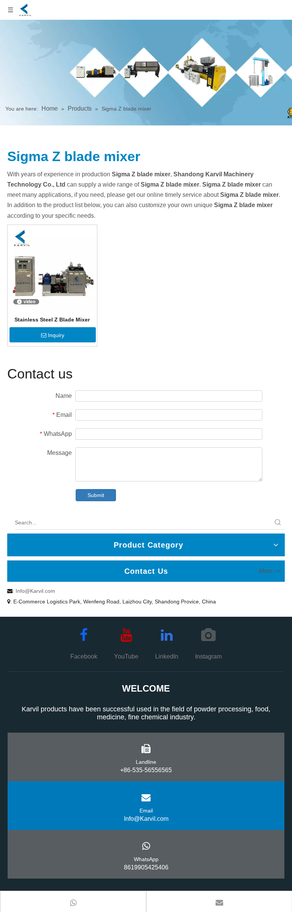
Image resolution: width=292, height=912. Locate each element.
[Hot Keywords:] (278, 522)
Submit (95, 495)
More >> (270, 571)
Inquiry (56, 335)
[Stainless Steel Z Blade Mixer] (52, 269)
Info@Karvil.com (35, 591)
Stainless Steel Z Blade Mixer (52, 320)
